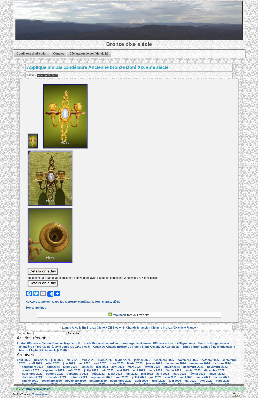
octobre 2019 (117, 384)
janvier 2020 (49, 384)
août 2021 (121, 377)
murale (106, 301)
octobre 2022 (54, 373)
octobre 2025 (210, 360)
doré (97, 301)
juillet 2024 (70, 366)
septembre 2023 (53, 370)
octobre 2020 (98, 380)
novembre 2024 (199, 363)
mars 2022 (179, 373)
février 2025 (135, 363)
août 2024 (53, 366)
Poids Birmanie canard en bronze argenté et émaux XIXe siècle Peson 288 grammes (139, 343)
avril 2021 (186, 377)
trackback (119, 314)
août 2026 (23, 360)
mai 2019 (209, 384)
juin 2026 (57, 360)
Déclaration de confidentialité (89, 53)
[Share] (50, 294)
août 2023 (74, 370)
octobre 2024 (222, 363)
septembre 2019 (139, 384)
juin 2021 (155, 377)
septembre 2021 (101, 377)
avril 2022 (162, 373)
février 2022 (197, 373)
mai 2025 (84, 363)
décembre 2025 (164, 360)
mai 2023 (123, 370)
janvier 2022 (217, 373)
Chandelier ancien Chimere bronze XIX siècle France (161, 327)
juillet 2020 (158, 380)
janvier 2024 (172, 366)
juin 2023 (108, 370)
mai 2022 (147, 373)
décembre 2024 (176, 363)
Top (235, 394)
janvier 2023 (193, 370)
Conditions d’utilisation (31, 53)
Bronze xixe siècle (129, 44)
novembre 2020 (75, 380)
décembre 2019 (70, 384)
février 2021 (221, 377)
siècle (116, 301)
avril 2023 (138, 370)
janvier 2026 (142, 360)
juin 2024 (87, 366)
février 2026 (123, 360)
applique (60, 301)
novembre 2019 (94, 384)
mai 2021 (171, 377)
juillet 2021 (139, 377)
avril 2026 (88, 360)
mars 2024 (134, 366)
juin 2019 (194, 384)
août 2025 (35, 363)
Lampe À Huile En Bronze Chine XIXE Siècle (91, 327)
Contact (58, 53)
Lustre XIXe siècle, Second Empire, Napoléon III (48, 343)
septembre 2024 (32, 366)
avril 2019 (225, 384)
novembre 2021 (56, 377)
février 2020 (29, 384)
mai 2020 (190, 380)
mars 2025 (117, 363)
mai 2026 (72, 360)
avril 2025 (100, 363)
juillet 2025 (52, 363)
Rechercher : (25, 333)
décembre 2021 (32, 377)
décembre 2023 (193, 366)
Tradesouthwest (40, 394)
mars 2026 (105, 360)
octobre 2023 (30, 370)
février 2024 (152, 366)
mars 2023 (155, 370)
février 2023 (173, 370)
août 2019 (160, 384)
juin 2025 (69, 363)
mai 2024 (102, 366)
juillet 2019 (177, 384)
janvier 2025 (154, 363)
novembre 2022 (32, 373)
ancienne (47, 301)
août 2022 (98, 373)
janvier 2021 (30, 380)
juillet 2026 (41, 360)
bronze (72, 301)
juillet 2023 (91, 370)
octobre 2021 (78, 377)
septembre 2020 (120, 380)
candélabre (85, 301)
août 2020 (141, 380)
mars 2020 (223, 380)
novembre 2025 (187, 360)
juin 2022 (132, 373)
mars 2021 (203, 377)
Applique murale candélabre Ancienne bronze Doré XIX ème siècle (97, 67)
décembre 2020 (51, 380)
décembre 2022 (214, 370)
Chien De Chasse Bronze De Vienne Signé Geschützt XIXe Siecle (136, 346)
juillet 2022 (115, 373)
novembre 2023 (217, 366)
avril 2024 (117, 366)
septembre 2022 (77, 373)
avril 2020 (206, 380)
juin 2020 (175, 380)
